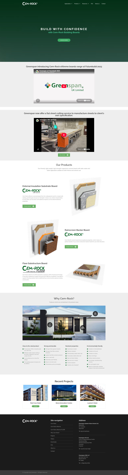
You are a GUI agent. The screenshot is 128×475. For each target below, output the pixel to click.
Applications (68, 3)
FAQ (92, 3)
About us (97, 3)
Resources (84, 3)
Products (76, 3)
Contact (103, 3)
